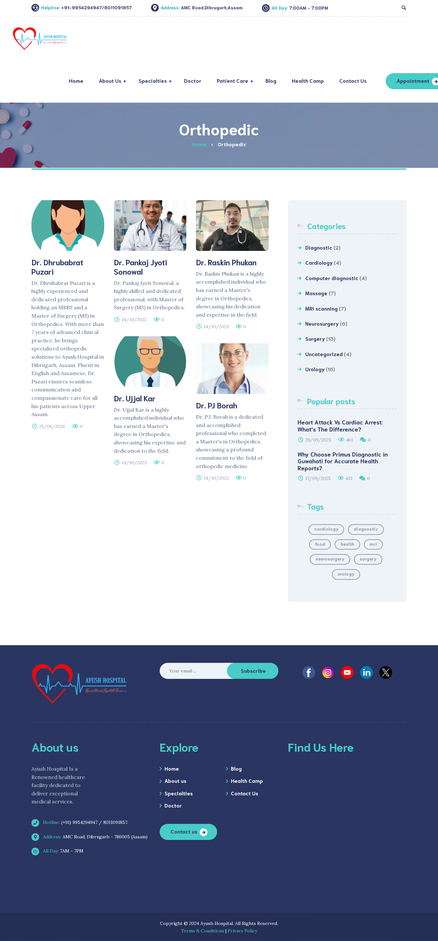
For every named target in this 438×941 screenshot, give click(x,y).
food (320, 544)
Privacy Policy (242, 931)
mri (373, 544)
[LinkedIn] (366, 672)
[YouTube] (347, 672)
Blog (236, 768)
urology (346, 574)
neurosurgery (330, 558)
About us (175, 780)
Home (171, 768)
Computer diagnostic (331, 277)
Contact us (184, 831)
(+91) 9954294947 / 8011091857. (85, 822)
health (347, 544)
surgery (368, 558)
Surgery (315, 338)
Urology (314, 368)
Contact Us (244, 793)
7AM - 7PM (62, 851)
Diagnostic (318, 247)
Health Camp (247, 780)
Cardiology (319, 262)
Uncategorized (324, 353)
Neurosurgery (322, 323)
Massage (316, 292)
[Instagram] (328, 672)
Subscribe (253, 670)
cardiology (326, 529)
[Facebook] (308, 672)
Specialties (178, 793)
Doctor (173, 805)
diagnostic (366, 529)
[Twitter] (385, 672)
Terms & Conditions (202, 931)
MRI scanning (321, 308)
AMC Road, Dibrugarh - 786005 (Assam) (94, 837)
